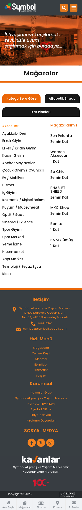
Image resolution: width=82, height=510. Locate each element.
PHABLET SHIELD (57, 189)
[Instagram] (50, 443)
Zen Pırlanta (61, 135)
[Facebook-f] (32, 443)
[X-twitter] (41, 443)
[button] (64, 8)
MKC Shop (59, 207)
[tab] (21, 98)
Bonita (56, 223)
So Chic (57, 171)
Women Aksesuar (58, 153)
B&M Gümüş (61, 239)
